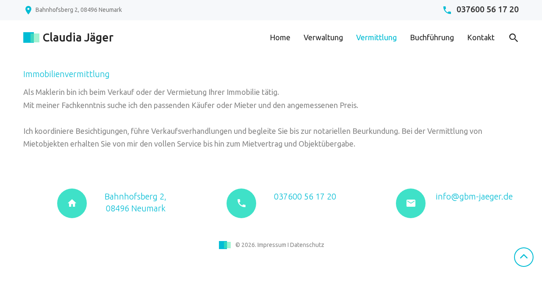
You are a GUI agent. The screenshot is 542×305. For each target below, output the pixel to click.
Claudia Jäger (77, 37)
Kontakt (481, 37)
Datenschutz (307, 244)
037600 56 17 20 (487, 9)
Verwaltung (323, 37)
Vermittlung (376, 37)
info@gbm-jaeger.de (474, 196)
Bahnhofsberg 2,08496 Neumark (135, 202)
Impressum (271, 244)
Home (280, 37)
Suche (511, 38)
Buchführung (432, 37)
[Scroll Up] (524, 257)
